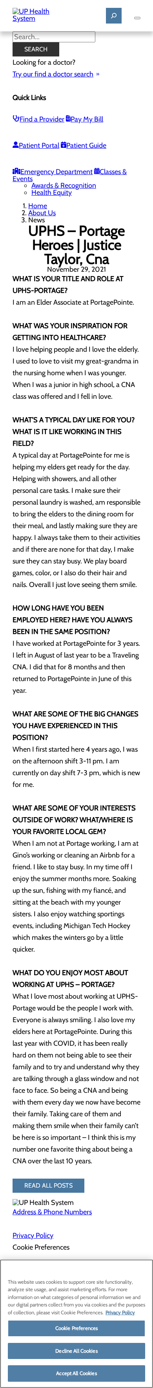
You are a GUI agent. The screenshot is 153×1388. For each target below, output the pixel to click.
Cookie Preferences (76, 1328)
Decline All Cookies (76, 1351)
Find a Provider (42, 119)
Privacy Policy (33, 1235)
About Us (42, 213)
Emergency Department (56, 171)
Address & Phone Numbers (52, 1212)
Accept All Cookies (76, 1373)
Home (37, 206)
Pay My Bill (87, 119)
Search (35, 49)
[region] (76, 1323)
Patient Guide (86, 145)
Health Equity (51, 192)
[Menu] (137, 18)
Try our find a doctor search (53, 74)
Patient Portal (39, 145)
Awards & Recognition (63, 185)
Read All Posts (48, 1185)
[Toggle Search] (114, 16)
